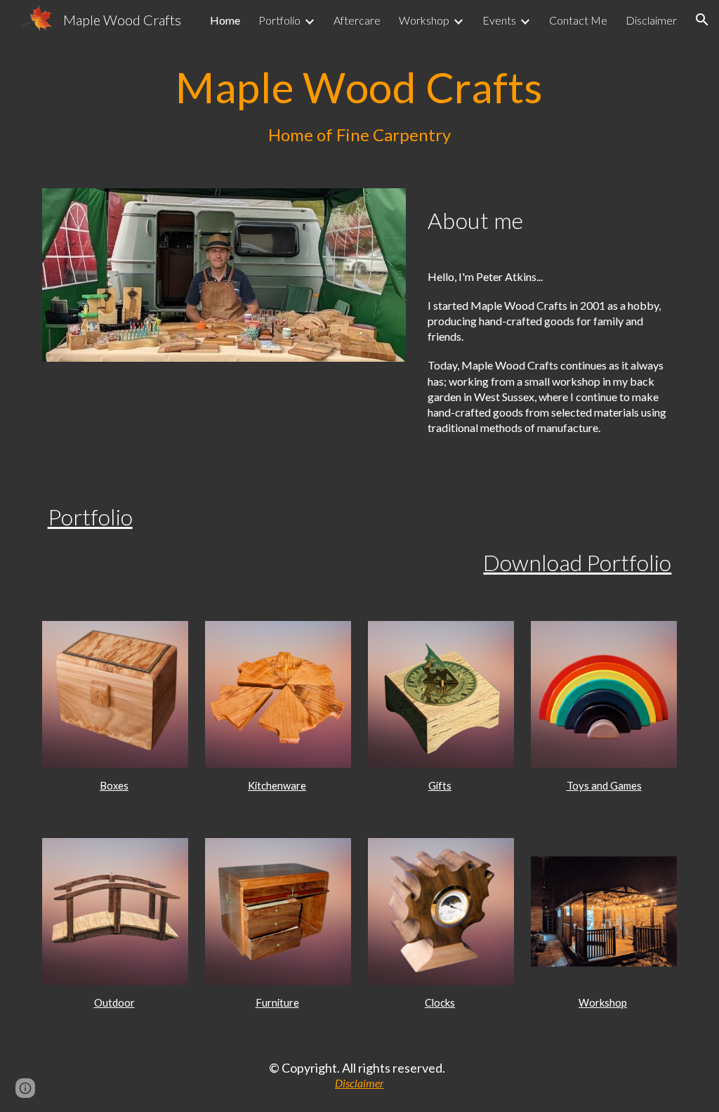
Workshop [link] (424, 20)
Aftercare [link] (357, 20)
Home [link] (225, 20)
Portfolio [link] (279, 20)
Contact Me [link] (578, 20)
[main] (360, 105)
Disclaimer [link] (651, 20)
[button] (702, 20)
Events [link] (499, 20)
